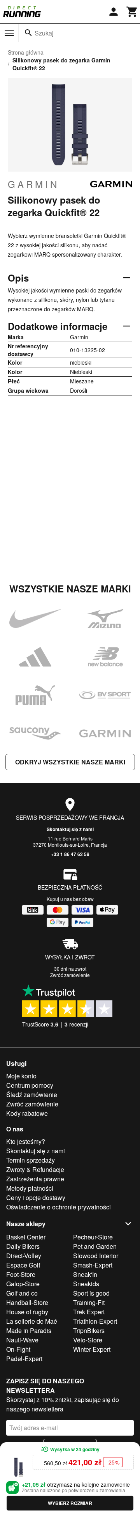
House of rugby (27, 1311)
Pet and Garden (95, 1246)
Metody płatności (29, 1188)
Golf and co (22, 1293)
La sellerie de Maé (31, 1321)
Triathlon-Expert (95, 1321)
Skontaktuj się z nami (70, 829)
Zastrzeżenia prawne (35, 1178)
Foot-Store (20, 1274)
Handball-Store (27, 1302)
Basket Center (26, 1236)
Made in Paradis (28, 1330)
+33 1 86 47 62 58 (70, 854)
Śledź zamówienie (31, 1094)
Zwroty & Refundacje (35, 1169)
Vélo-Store (87, 1339)
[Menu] (9, 33)
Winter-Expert (91, 1349)
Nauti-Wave (22, 1339)
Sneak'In (85, 1274)
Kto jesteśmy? (25, 1141)
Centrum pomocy (29, 1085)
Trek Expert (89, 1311)
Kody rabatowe (27, 1113)
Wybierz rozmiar (70, 1503)
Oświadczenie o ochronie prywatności (58, 1206)
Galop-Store (23, 1283)
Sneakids (86, 1283)
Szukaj (44, 32)
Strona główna (26, 52)
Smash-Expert (92, 1264)
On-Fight (18, 1349)
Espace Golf (23, 1264)
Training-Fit (89, 1302)
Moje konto (21, 1075)
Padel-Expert (24, 1358)
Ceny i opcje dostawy (35, 1197)
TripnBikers (89, 1330)
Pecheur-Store (93, 1236)
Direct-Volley (23, 1255)
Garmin (33, 184)
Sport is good (91, 1293)
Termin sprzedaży (30, 1160)
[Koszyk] (132, 11)
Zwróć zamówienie (70, 975)
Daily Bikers (23, 1246)
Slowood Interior (95, 1255)
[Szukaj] (28, 33)
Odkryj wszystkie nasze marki (70, 761)
